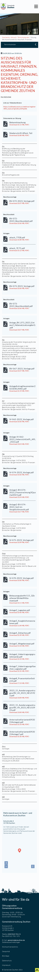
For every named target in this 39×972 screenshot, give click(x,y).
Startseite (5, 37)
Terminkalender (23, 37)
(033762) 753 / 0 (14, 934)
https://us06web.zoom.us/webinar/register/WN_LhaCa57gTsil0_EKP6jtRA (19, 108)
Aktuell (13, 37)
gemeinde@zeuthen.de (16, 940)
